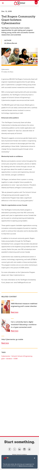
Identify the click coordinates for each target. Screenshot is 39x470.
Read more (14, 312)
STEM (15, 359)
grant (3, 359)
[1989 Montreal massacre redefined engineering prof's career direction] (5, 306)
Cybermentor (5, 356)
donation (9, 359)
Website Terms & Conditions (26, 466)
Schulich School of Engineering (22, 356)
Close (34, 459)
